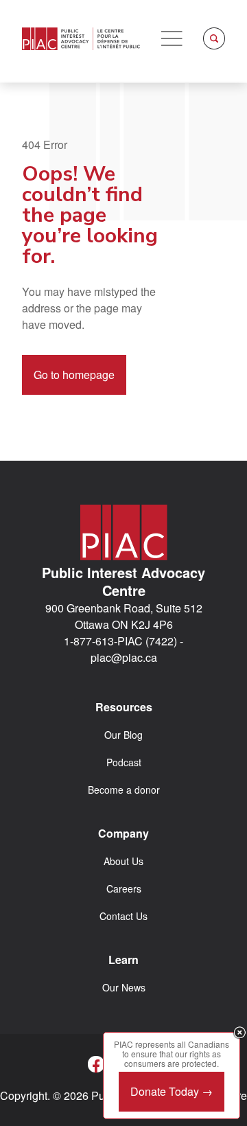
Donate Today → (171, 1091)
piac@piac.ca (124, 657)
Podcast (123, 762)
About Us (123, 861)
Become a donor (124, 789)
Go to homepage (74, 374)
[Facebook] (96, 1064)
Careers (123, 888)
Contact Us (123, 916)
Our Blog (123, 735)
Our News (123, 987)
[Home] (81, 38)
